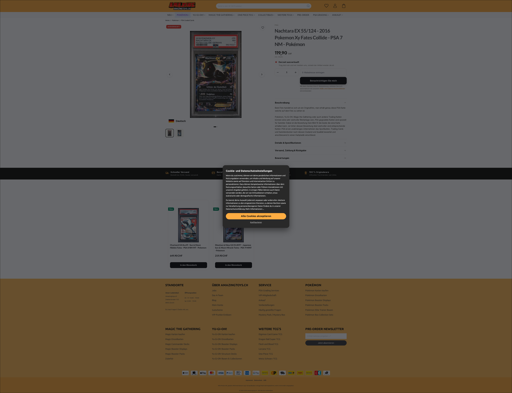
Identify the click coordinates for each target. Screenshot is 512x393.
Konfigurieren (256, 222)
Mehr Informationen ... (254, 209)
